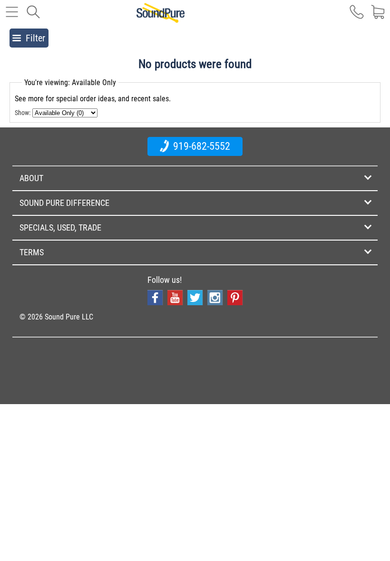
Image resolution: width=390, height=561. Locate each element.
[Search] (33, 17)
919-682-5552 (200, 146)
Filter (35, 38)
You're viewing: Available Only (70, 82)
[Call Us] (357, 17)
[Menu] (12, 17)
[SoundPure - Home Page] (160, 17)
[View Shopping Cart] (378, 17)
